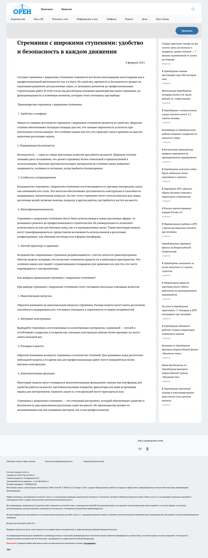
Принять (187, 30)
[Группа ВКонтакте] (140, 449)
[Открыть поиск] (193, 9)
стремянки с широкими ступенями (50, 77)
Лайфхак (111, 19)
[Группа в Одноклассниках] (147, 449)
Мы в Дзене (162, 19)
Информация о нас (87, 19)
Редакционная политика (94, 461)
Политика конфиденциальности (58, 461)
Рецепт (129, 19)
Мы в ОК (38, 19)
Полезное (47, 9)
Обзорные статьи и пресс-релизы (21, 461)
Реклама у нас (60, 19)
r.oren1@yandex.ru (41, 481)
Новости (66, 9)
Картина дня (18, 19)
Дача (144, 19)
